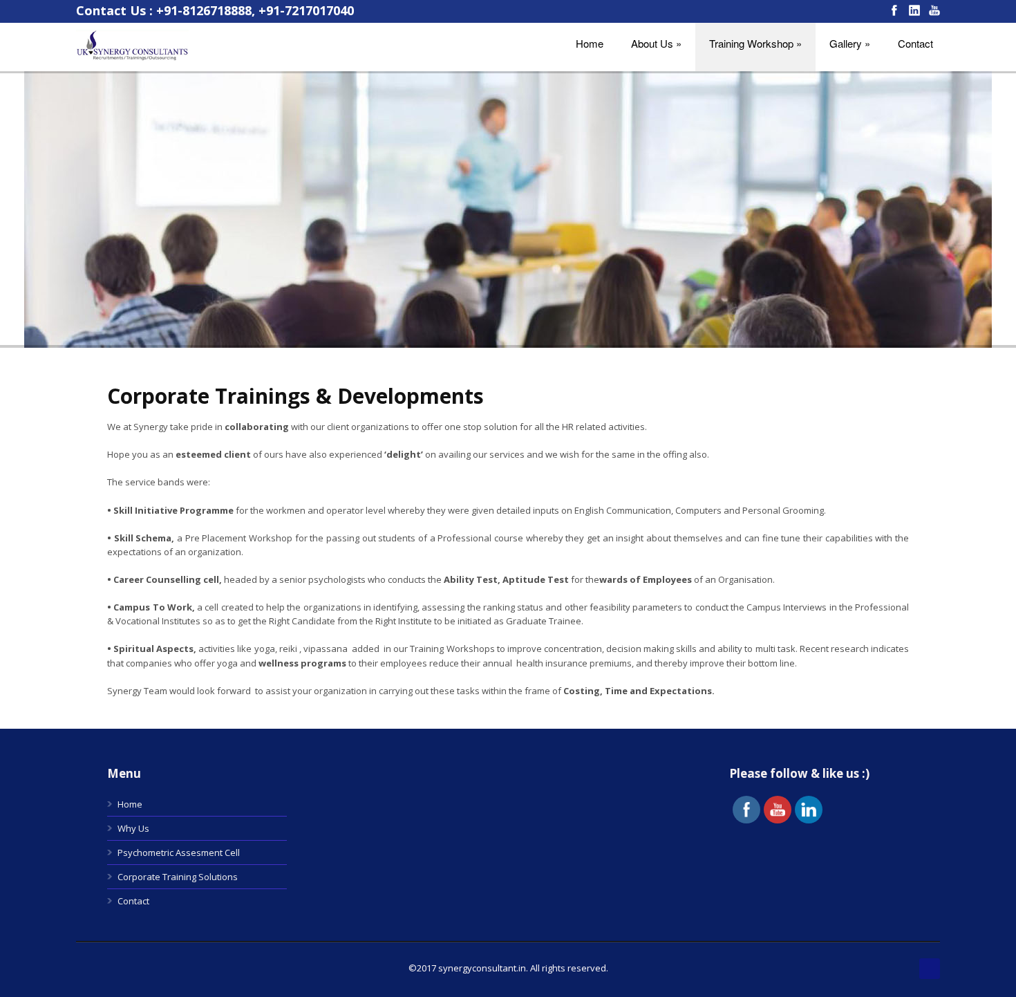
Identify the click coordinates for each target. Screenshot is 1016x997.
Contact (133, 901)
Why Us (133, 828)
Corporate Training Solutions (177, 876)
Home (129, 804)
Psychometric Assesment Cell (178, 852)
